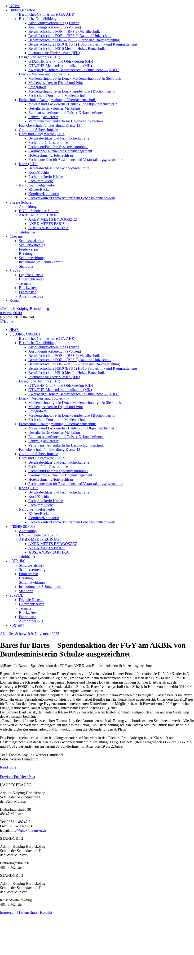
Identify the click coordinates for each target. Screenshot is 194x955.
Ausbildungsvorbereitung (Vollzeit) (54, 27)
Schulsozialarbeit (31, 241)
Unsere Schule (20, 202)
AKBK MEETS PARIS (46, 224)
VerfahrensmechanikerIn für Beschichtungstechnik (66, 121)
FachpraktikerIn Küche (45, 177)
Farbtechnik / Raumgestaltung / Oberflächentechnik (57, 100)
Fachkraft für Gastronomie (48, 142)
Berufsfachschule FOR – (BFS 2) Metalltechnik (64, 31)
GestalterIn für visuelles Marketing (54, 108)
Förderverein (28, 249)
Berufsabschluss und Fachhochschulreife (58, 138)
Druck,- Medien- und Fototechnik (44, 74)
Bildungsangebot (22, 10)
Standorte (26, 266)
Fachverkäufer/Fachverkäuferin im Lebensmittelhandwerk (71, 198)
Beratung (26, 254)
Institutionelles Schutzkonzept (41, 262)
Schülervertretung (32, 245)
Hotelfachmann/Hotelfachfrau (50, 155)
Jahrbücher (27, 232)
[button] (11, 313)
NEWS (14, 6)
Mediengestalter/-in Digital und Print (55, 83)
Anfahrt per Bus (31, 296)
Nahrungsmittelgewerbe (37, 185)
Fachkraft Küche (40, 181)
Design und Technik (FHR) (39, 57)
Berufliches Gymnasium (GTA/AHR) (47, 14)
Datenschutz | (29, 912)
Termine (25, 283)
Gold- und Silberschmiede (38, 130)
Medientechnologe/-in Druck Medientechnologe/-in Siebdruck (74, 78)
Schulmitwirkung (32, 258)
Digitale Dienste (31, 275)
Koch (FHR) (28, 164)
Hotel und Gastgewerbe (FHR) (42, 134)
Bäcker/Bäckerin (40, 189)
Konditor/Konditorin (43, 194)
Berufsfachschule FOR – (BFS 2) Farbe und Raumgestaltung (74, 40)
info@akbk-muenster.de (28, 830)
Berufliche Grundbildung (38, 19)
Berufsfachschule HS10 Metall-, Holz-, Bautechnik (66, 49)
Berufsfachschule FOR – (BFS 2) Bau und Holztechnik (69, 36)
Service (15, 271)
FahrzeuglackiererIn (43, 117)
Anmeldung (28, 207)
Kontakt (15, 300)
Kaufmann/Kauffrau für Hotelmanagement (60, 151)
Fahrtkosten (27, 292)
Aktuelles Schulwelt (15, 634)
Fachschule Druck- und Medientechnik (57, 95)
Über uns (16, 236)
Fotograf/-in (37, 87)
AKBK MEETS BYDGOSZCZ (52, 219)
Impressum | (9, 912)
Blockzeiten (28, 288)
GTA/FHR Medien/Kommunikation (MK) (60, 66)
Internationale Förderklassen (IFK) (54, 53)
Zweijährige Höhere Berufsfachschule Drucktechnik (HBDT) (74, 70)
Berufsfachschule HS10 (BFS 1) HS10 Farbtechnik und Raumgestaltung (82, 44)
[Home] (6, 321)
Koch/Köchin (38, 172)
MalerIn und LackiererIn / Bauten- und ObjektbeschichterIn (72, 104)
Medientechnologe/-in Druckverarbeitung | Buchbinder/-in (71, 91)
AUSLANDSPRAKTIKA (48, 228)
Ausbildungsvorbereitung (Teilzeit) (54, 23)
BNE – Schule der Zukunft (39, 211)
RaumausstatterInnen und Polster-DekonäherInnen (66, 113)
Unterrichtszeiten (31, 279)
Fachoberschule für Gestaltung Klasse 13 (49, 125)
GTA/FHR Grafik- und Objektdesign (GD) (60, 61)
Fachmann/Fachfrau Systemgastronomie (58, 147)
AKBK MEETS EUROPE (39, 215)
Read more (8, 767)
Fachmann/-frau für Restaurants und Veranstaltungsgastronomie (75, 160)
